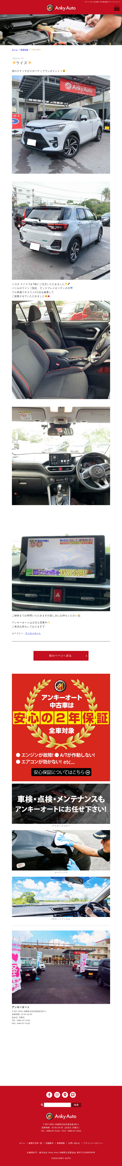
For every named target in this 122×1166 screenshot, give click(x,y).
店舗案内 (49, 1143)
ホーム (15, 50)
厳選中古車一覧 (35, 1143)
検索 (76, 1105)
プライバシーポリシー (93, 1143)
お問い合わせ (74, 1143)
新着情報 (24, 50)
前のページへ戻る (60, 655)
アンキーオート (33, 633)
